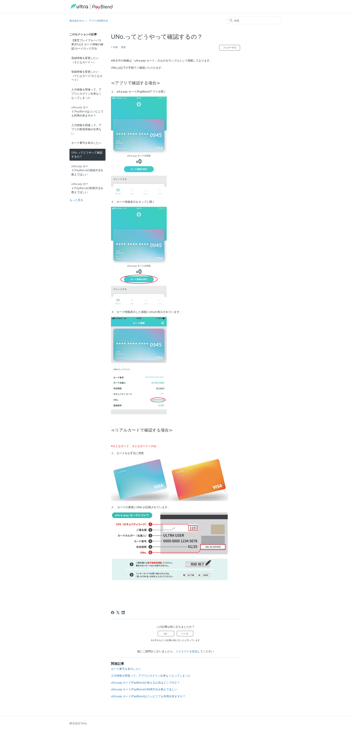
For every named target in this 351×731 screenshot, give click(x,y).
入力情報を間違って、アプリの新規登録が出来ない (86, 129)
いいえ (185, 633)
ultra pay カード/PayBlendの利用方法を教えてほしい (87, 188)
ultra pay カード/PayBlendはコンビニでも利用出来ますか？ (87, 111)
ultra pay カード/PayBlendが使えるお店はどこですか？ (145, 682)
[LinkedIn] (123, 612)
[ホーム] (91, 6)
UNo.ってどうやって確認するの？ (86, 154)
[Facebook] (112, 612)
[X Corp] (118, 612)
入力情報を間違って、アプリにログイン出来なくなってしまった (86, 93)
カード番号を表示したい (86, 143)
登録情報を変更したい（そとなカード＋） (85, 60)
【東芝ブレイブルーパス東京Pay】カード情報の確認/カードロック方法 (87, 44)
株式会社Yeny (76, 20)
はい (166, 633)
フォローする (229, 47)
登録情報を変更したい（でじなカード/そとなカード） (86, 76)
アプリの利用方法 (98, 20)
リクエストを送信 (186, 651)
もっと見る (76, 200)
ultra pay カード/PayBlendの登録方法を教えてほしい (87, 170)
